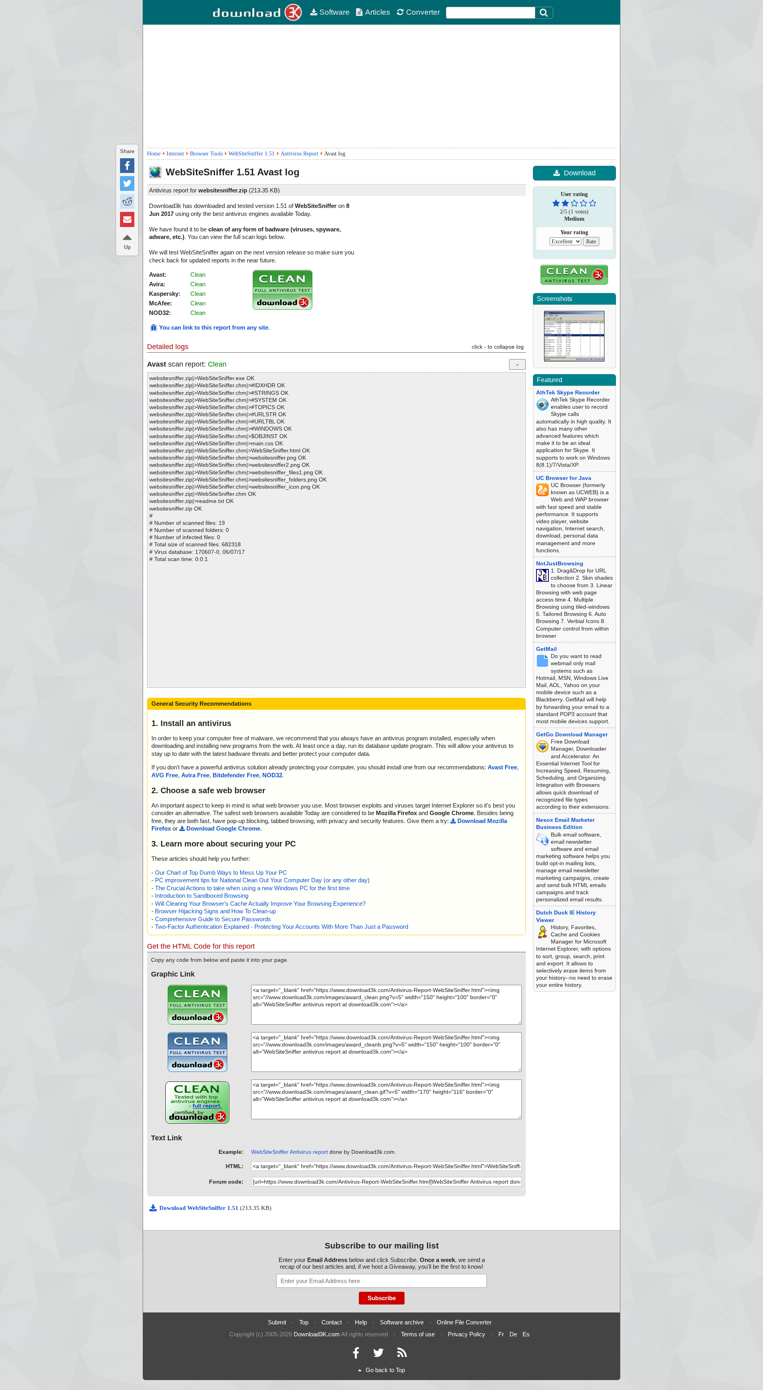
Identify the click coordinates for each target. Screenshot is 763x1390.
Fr (501, 1334)
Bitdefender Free (236, 775)
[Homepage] (258, 12)
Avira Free (195, 775)
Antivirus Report (299, 154)
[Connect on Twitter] (378, 1354)
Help (361, 1322)
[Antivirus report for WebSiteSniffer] (282, 307)
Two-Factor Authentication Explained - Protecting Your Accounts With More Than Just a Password (281, 926)
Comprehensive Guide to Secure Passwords (213, 919)
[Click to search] (545, 12)
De (513, 1334)
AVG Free (164, 775)
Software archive (402, 1322)
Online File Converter (464, 1322)
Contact (331, 1322)
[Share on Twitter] (127, 183)
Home (154, 154)
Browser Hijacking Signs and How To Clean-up (215, 911)
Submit (277, 1322)
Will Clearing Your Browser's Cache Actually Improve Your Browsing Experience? (260, 903)
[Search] (544, 13)
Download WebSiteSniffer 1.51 (199, 1208)
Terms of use (418, 1334)
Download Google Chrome (223, 828)
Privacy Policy (466, 1334)
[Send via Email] (127, 219)
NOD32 (272, 775)
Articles (377, 12)
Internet (175, 154)
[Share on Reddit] (127, 201)
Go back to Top (385, 1370)
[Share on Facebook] (127, 165)
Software (335, 12)
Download (580, 173)
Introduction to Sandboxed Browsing (201, 895)
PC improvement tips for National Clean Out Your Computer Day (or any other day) (262, 880)
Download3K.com (317, 1334)
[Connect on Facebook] (356, 1354)
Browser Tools (206, 154)
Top (303, 1322)
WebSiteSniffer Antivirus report (289, 1152)
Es (526, 1334)
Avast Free (502, 767)
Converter (423, 12)
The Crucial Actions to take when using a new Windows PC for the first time (252, 888)
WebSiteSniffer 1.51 (252, 154)
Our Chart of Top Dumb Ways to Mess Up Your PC (221, 872)
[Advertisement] (381, 86)
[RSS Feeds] (402, 1354)
